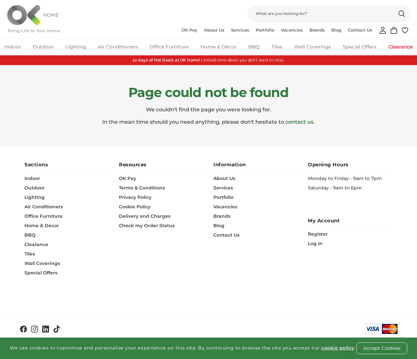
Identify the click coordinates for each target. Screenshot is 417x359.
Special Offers (360, 47)
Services (240, 30)
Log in (315, 243)
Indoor (12, 47)
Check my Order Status (147, 225)
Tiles (276, 47)
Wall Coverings (312, 47)
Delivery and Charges (144, 216)
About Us (214, 30)
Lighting (75, 47)
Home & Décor (218, 47)
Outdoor (43, 47)
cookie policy (337, 348)
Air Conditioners (118, 47)
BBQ (254, 47)
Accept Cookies (381, 348)
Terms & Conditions (142, 188)
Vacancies (292, 30)
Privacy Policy (135, 197)
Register (318, 234)
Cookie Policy (135, 207)
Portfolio (265, 30)
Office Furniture (169, 47)
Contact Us (360, 30)
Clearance (400, 47)
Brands (317, 30)
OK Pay (189, 30)
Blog (336, 30)
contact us (299, 122)
